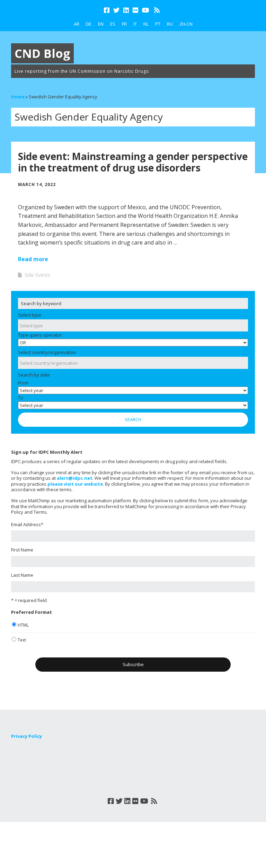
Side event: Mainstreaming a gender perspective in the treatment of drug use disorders (133, 162)
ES (112, 24)
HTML (23, 625)
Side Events (37, 275)
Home (18, 97)
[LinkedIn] (126, 10)
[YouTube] (145, 10)
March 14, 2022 (37, 184)
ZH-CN (186, 24)
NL (146, 24)
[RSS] (156, 10)
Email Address (27, 524)
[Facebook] (107, 10)
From (23, 383)
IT (135, 24)
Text (22, 640)
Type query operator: (40, 335)
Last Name (22, 575)
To (20, 398)
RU (170, 24)
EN (101, 24)
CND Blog (42, 53)
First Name (22, 550)
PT (157, 24)
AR (76, 24)
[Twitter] (116, 10)
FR (124, 24)
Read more (33, 259)
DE (88, 24)
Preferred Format (31, 612)
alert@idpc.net (74, 478)
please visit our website (75, 484)
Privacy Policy (26, 736)
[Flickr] (135, 10)
